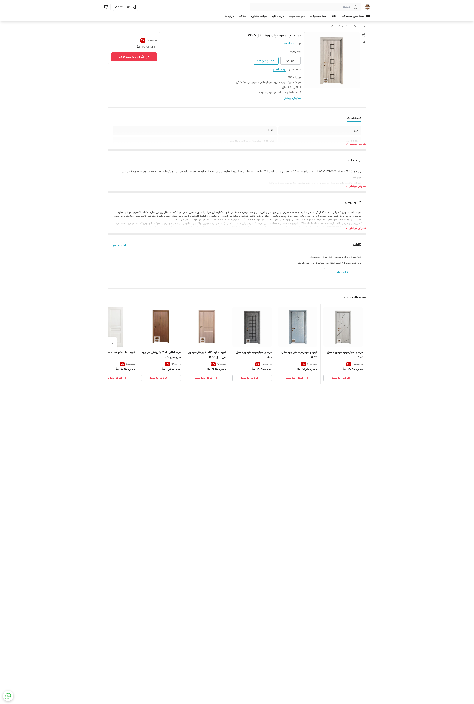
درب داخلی (335, 25)
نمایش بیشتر (358, 144)
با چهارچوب (290, 61)
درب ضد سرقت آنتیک (356, 25)
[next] (112, 344)
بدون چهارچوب (266, 61)
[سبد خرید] (106, 7)
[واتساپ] (8, 696)
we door (288, 44)
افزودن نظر (119, 245)
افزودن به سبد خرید (131, 57)
